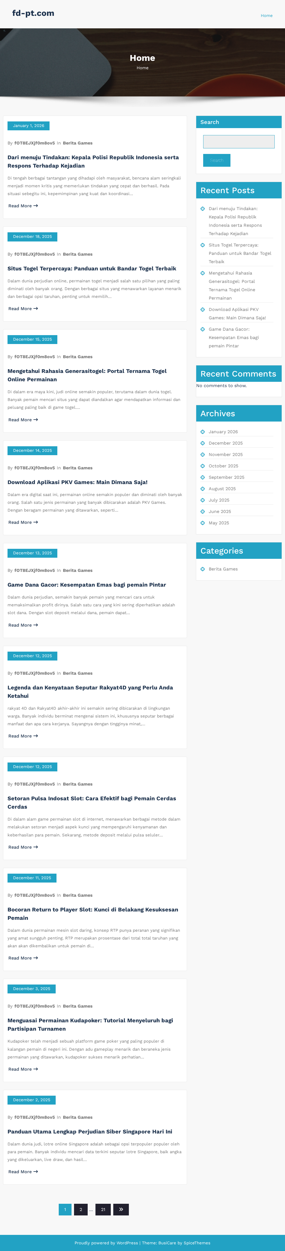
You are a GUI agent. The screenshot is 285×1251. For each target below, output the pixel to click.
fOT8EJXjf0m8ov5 (34, 143)
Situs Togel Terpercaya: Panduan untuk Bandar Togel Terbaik (92, 268)
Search (209, 122)
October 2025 (223, 465)
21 (103, 1209)
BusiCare (168, 1242)
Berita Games (78, 143)
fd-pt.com (33, 13)
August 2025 (222, 488)
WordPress (127, 1242)
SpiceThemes (196, 1242)
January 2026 (223, 431)
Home (267, 15)
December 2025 (226, 443)
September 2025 (226, 477)
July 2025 (219, 500)
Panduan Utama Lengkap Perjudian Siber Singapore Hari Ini (90, 1131)
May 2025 (219, 522)
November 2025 (226, 454)
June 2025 (220, 511)
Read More (20, 205)
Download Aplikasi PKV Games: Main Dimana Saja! (78, 482)
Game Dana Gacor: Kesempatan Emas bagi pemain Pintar (87, 584)
